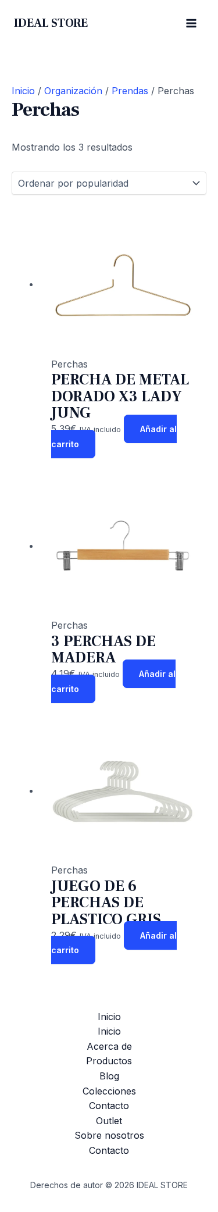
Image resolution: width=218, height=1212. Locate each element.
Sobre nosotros (109, 1135)
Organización (73, 91)
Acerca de (109, 1046)
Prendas (130, 91)
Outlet (109, 1121)
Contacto (109, 1105)
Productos (109, 1061)
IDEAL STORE (51, 23)
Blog (109, 1076)
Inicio (23, 91)
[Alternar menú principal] (191, 23)
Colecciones (109, 1091)
